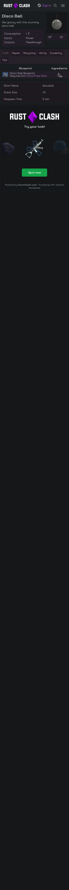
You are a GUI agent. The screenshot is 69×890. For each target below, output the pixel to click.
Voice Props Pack (36, 75)
